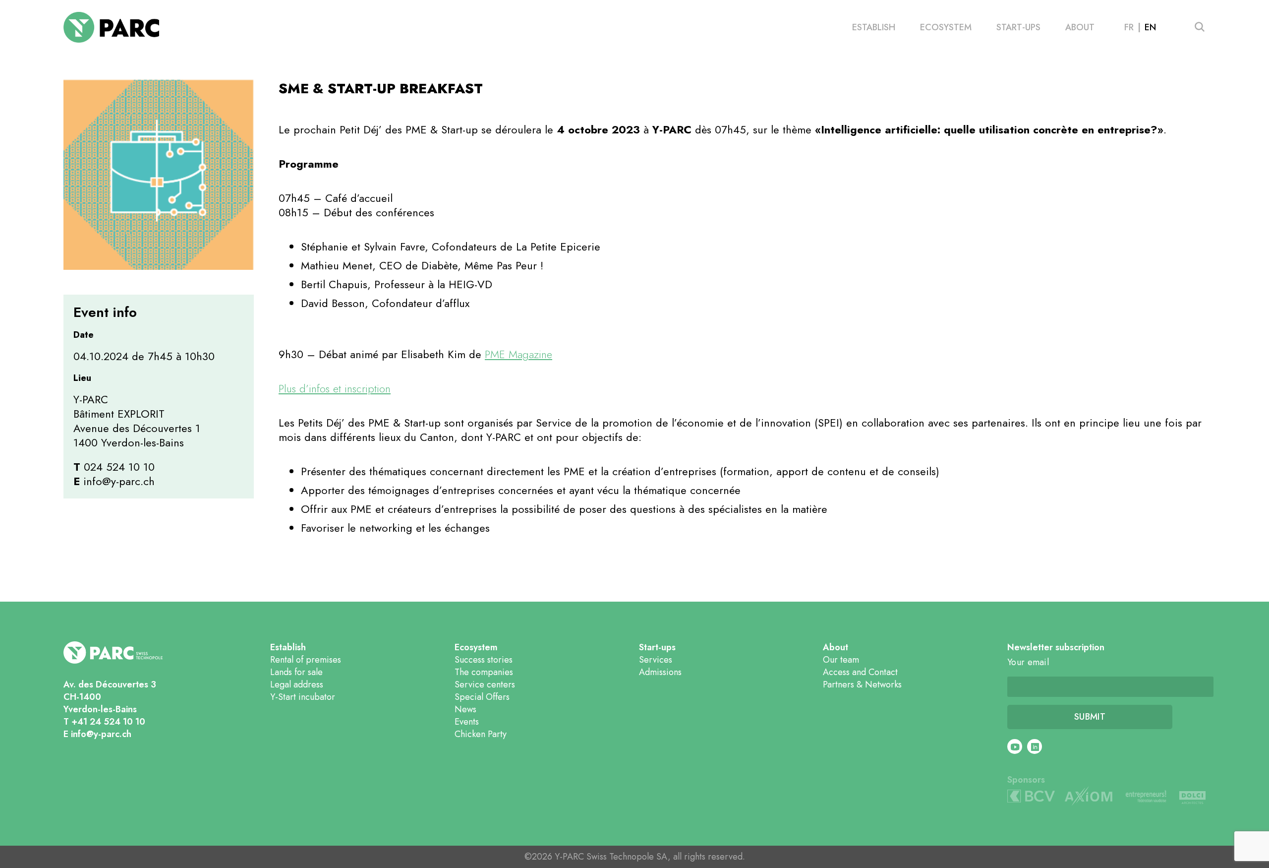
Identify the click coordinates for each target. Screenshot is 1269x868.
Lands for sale (296, 672)
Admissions (660, 672)
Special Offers (482, 696)
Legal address (296, 684)
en (1150, 27)
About (1080, 27)
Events (467, 721)
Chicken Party (481, 734)
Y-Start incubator (302, 696)
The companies (484, 672)
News (465, 709)
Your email (1028, 662)
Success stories (484, 659)
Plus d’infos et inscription (335, 388)
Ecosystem (946, 27)
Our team (841, 659)
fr (1129, 27)
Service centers (485, 684)
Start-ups (1018, 27)
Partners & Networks (862, 684)
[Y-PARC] (111, 27)
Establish (873, 27)
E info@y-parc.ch (97, 734)
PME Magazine (518, 354)
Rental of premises (305, 659)
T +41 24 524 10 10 (104, 721)
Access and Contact (860, 672)
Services (655, 659)
